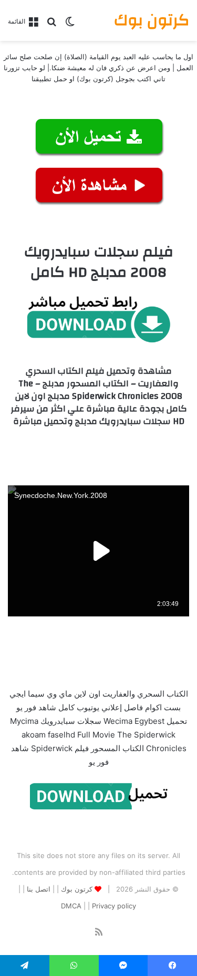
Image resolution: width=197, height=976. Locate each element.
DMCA (71, 906)
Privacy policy (114, 906)
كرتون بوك (76, 889)
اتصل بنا (38, 889)
